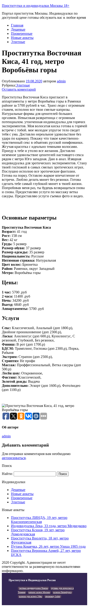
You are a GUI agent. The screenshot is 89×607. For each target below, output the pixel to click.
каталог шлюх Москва (39, 592)
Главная (17, 25)
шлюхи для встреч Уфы (30, 596)
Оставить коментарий (19, 89)
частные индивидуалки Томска (33, 588)
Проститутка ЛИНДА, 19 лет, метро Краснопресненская (39, 520)
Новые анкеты (22, 38)
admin (61, 81)
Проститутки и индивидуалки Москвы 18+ (35, 6)
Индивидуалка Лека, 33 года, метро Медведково (48, 526)
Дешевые (18, 29)
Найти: (7, 474)
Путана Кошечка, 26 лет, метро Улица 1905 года (48, 546)
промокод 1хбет (52, 596)
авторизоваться (14, 458)
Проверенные (21, 33)
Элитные (18, 42)
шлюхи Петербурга (62, 592)
